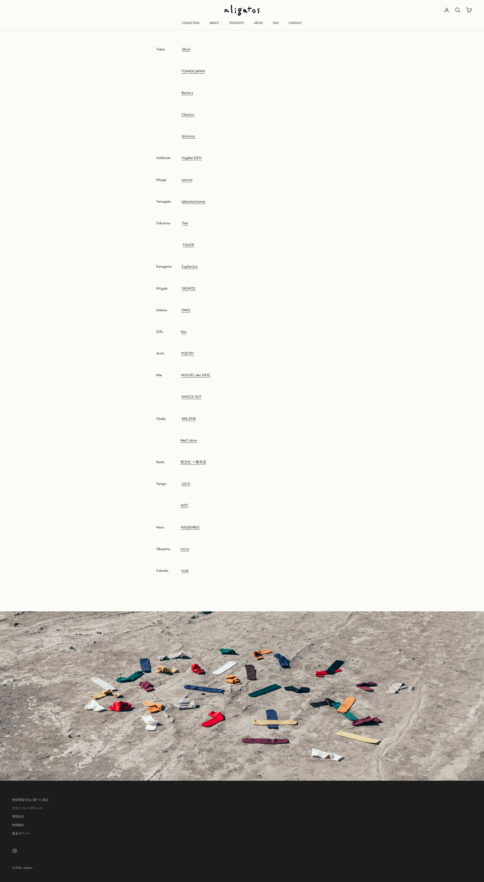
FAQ (276, 23)
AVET (184, 505)
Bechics (187, 92)
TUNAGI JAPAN (193, 71)
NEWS (258, 23)
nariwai (187, 179)
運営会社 (18, 816)
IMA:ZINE (189, 418)
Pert (185, 223)
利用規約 (18, 825)
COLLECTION (190, 23)
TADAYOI (189, 288)
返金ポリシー (21, 833)
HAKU (185, 309)
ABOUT (214, 23)
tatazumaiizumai (193, 201)
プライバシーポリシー (27, 808)
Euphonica (190, 266)
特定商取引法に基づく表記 (30, 800)
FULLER (188, 244)
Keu (184, 331)
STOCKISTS (236, 23)
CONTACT (295, 23)
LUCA (186, 483)
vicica (184, 548)
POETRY (187, 353)
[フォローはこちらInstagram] (14, 850)
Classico (188, 114)
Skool (186, 49)
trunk (185, 570)
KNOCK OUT (191, 396)
